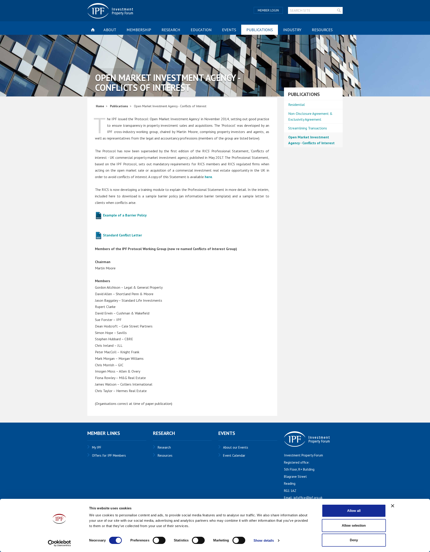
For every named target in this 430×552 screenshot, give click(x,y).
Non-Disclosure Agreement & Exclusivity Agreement (310, 116)
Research (170, 29)
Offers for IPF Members (109, 455)
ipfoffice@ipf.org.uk (308, 497)
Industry (292, 29)
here (208, 177)
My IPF (96, 447)
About (109, 29)
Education (201, 29)
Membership (139, 29)
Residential (296, 104)
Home (100, 106)
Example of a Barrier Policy (124, 215)
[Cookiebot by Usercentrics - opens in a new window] (59, 543)
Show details (264, 540)
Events (229, 29)
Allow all (354, 511)
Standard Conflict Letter (122, 235)
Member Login (268, 10)
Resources (322, 29)
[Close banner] (392, 505)
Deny (354, 540)
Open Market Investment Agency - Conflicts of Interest (311, 140)
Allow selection (354, 525)
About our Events (235, 447)
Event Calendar (234, 455)
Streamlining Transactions (307, 128)
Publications (259, 29)
